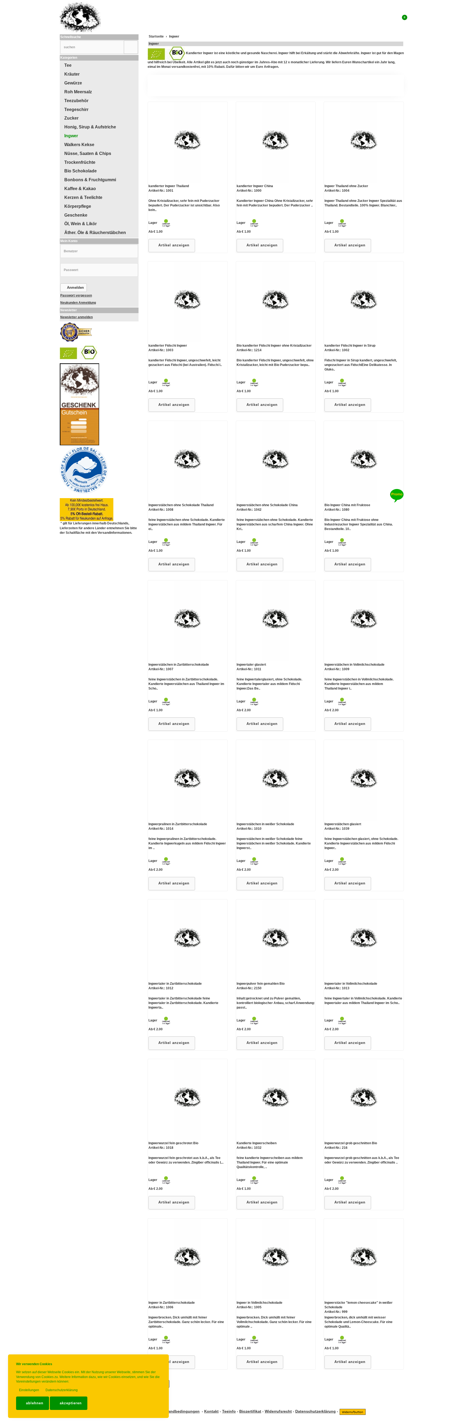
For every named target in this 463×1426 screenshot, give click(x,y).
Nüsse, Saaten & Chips (87, 153)
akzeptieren (70, 1403)
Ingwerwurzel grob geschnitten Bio (350, 1143)
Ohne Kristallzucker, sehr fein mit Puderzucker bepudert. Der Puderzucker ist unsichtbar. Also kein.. (184, 205)
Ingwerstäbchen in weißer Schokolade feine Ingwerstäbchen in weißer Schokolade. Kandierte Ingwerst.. (274, 843)
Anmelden (75, 288)
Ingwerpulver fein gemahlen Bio (261, 984)
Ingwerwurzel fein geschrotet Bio (173, 1143)
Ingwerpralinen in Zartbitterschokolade (177, 824)
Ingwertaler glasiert (251, 664)
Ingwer (154, 44)
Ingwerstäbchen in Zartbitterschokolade (178, 664)
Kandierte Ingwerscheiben (257, 1143)
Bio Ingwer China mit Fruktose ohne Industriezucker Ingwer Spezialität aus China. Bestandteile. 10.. (358, 524)
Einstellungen (28, 1390)
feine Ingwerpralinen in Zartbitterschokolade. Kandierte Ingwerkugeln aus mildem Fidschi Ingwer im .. (187, 843)
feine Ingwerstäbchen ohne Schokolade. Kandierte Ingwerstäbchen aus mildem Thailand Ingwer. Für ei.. (186, 524)
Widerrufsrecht (278, 1411)
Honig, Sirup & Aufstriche (90, 127)
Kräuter (72, 74)
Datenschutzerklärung (61, 1390)
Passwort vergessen (76, 295)
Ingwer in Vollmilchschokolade (259, 1303)
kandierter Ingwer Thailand (168, 186)
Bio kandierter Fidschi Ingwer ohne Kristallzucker (274, 345)
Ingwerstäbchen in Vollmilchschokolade (354, 664)
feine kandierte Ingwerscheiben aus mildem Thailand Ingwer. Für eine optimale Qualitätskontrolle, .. (270, 1162)
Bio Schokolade (80, 171)
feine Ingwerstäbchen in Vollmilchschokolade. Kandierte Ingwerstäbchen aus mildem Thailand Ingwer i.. (359, 683)
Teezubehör (76, 100)
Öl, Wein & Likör (80, 223)
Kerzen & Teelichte (83, 197)
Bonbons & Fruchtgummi (90, 179)
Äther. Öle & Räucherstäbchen (95, 232)
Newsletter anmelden (76, 317)
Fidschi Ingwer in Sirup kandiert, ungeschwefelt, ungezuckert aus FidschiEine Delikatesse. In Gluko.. (360, 364)
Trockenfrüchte (79, 162)
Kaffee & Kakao (80, 188)
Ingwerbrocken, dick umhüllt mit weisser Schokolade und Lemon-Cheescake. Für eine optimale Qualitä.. (358, 1322)
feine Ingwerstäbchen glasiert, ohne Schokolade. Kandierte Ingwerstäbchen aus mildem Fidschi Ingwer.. (361, 843)
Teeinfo (229, 1411)
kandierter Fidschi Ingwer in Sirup (349, 345)
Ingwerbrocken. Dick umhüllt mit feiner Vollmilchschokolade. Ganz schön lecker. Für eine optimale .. (274, 1322)
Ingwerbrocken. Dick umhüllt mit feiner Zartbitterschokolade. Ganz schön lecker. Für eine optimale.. (186, 1322)
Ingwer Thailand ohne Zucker (346, 186)
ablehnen (34, 1403)
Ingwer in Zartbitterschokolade (171, 1303)
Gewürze (73, 83)
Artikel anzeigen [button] (173, 245)
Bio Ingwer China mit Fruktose (347, 505)
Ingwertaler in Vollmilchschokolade (350, 984)
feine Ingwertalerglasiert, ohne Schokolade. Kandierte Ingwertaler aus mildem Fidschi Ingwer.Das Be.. (269, 683)
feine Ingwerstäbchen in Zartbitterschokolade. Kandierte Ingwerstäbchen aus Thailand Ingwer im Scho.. (186, 683)
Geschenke (75, 215)
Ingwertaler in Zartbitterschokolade (175, 984)
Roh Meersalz (78, 92)
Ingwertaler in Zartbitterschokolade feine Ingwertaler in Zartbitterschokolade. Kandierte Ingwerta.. (183, 1003)
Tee (68, 65)
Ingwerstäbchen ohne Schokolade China (267, 505)
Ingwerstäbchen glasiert (342, 824)
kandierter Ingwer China (255, 186)
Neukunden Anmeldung (78, 303)
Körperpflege (77, 206)
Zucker (71, 118)
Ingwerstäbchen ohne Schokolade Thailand (181, 505)
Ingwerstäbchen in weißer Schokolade (265, 824)
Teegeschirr (76, 109)
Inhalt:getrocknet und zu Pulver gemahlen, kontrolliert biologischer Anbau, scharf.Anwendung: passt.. (276, 1003)
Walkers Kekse (79, 144)
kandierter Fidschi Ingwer (167, 345)
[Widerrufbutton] (352, 1411)
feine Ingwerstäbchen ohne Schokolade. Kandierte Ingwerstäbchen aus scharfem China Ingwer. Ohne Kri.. (275, 524)
